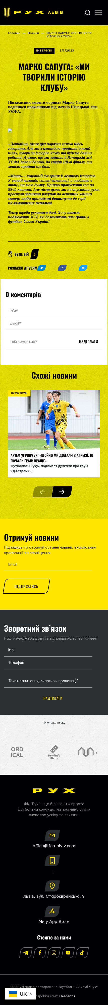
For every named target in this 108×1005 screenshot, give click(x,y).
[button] (61, 491)
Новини (33, 33)
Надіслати (88, 341)
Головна (14, 33)
